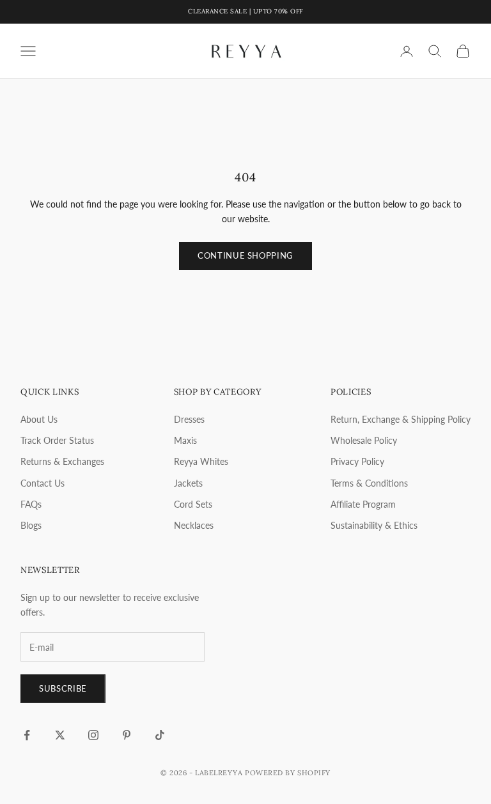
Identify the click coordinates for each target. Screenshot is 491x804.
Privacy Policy (357, 461)
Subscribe (63, 688)
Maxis (185, 440)
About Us (39, 419)
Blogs (31, 525)
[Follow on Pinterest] (126, 735)
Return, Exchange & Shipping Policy (401, 419)
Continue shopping (245, 255)
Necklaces (194, 525)
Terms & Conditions (369, 483)
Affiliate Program (363, 504)
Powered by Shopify (288, 772)
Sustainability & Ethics (374, 525)
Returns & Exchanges (62, 461)
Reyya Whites (201, 461)
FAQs (31, 504)
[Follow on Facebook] (26, 735)
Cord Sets (193, 504)
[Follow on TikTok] (159, 735)
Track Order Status (57, 440)
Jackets (188, 483)
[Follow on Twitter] (60, 735)
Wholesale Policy (364, 440)
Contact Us (42, 483)
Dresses (189, 419)
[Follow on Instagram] (93, 735)
